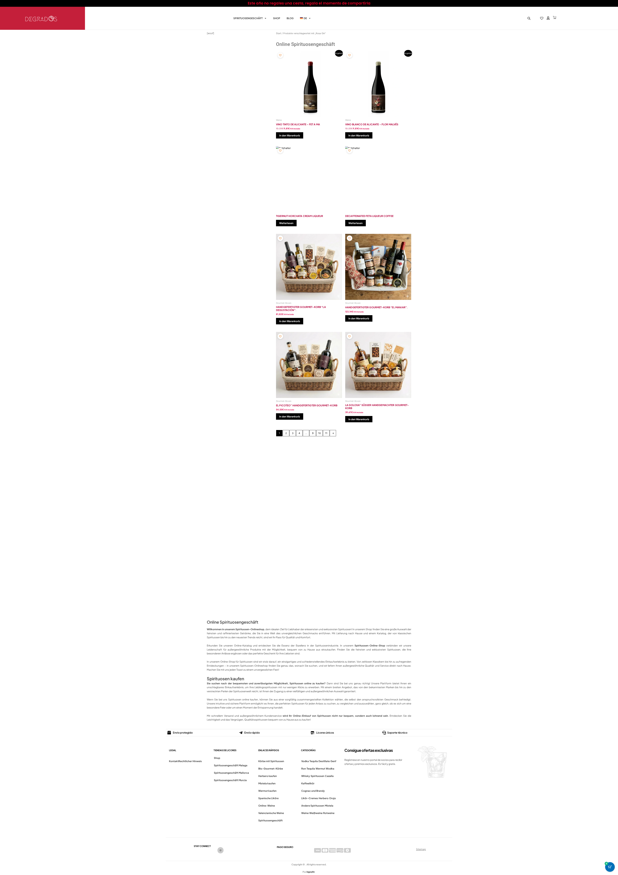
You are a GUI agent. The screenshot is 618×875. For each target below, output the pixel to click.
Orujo (332, 798)
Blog (290, 18)
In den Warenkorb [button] (289, 135)
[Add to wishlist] (280, 55)
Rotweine (328, 812)
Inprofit (311, 871)
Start (278, 33)
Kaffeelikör (307, 783)
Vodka (305, 761)
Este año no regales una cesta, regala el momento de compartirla (309, 3)
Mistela (329, 805)
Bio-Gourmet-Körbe (270, 768)
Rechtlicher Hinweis (190, 761)
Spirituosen (317, 775)
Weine (305, 812)
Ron (303, 768)
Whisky (305, 775)
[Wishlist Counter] (541, 18)
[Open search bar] (529, 18)
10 (319, 433)
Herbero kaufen (267, 775)
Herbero (323, 798)
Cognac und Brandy (313, 790)
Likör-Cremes (309, 798)
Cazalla (329, 775)
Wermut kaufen (267, 790)
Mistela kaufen (267, 783)
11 (326, 433)
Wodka (330, 768)
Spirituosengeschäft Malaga (230, 765)
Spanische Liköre (268, 798)
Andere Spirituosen (312, 805)
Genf (333, 761)
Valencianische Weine (271, 812)
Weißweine (316, 812)
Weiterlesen (286, 223)
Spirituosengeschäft (248, 18)
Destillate (324, 761)
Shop (276, 18)
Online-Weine (266, 805)
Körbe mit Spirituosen (271, 761)
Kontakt (173, 761)
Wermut (320, 768)
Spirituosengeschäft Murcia (230, 780)
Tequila (313, 761)
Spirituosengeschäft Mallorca (231, 772)
